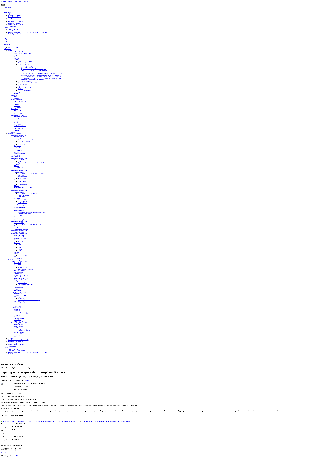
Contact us (17, 93)
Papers (16, 253)
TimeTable (17, 315)
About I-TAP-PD (19, 129)
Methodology (18, 113)
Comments (21, 175)
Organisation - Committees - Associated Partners (31, 173)
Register (6, 41)
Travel (16, 289)
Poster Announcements (20, 207)
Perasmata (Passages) (27, 67)
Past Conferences (15, 156)
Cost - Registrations (19, 270)
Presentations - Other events (21, 275)
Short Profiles (21, 196)
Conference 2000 (19, 232)
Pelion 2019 (17, 263)
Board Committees (13, 47)
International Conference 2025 (19, 233)
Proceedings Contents (23, 195)
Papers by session (22, 255)
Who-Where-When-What (24, 246)
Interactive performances (24, 81)
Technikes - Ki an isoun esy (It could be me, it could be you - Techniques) (41, 75)
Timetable (17, 147)
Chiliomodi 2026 (18, 324)
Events (19, 244)
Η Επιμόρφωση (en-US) (24, 62)
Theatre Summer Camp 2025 (19, 307)
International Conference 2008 (19, 158)
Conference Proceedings (24, 213)
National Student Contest (24, 87)
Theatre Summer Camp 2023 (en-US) (21, 277)
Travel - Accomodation (24, 144)
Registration (17, 146)
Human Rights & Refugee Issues (16, 350)
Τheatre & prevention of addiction (17, 353)
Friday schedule (22, 181)
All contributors (22, 178)
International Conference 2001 (19, 221)
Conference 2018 (19, 136)
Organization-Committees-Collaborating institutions (32, 163)
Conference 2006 (19, 172)
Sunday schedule (22, 184)
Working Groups (18, 150)
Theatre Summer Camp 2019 (19, 261)
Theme (20, 161)
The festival (17, 107)
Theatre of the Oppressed (14, 343)
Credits (16, 123)
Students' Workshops (23, 64)
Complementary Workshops (25, 269)
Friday (19, 247)
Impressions (17, 124)
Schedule (16, 164)
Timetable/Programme (20, 295)
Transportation (18, 273)
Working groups (18, 167)
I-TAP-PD (14, 127)
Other (15, 337)
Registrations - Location (20, 240)
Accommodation (18, 272)
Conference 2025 (19, 235)
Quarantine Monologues (24, 90)
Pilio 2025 (17, 309)
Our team (16, 58)
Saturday (20, 249)
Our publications (12, 346)
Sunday (20, 250)
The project (17, 103)
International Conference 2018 (19, 135)
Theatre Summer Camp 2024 (19, 292)
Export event (29, 380)
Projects (10, 50)
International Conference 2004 (19, 190)
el (2, 3)
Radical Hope (14, 109)
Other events (17, 290)
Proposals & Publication (24, 236)
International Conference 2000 (19, 230)
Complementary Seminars (21, 206)
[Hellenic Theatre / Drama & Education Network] (14, 1)
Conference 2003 (19, 210)
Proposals (20, 143)
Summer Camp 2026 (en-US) (19, 323)
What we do (7, 49)
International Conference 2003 (19, 209)
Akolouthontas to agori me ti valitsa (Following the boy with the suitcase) (41, 78)
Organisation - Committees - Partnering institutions (31, 193)
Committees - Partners (20, 238)
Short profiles (21, 215)
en (1, 3)
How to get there (22, 176)
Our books (10, 338)
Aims (9, 46)
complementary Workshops (25, 313)
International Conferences (14, 133)
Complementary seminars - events (23, 187)
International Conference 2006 (19, 170)
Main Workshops (22, 267)
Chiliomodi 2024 (18, 293)
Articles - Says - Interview (15, 349)
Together (20, 86)
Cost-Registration (19, 286)
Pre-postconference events (21, 169)
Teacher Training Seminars (25, 61)
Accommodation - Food (20, 303)
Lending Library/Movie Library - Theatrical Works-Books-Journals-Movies (28, 352)
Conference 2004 (19, 192)
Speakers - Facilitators (24, 141)
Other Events (17, 320)
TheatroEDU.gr (15, 456)
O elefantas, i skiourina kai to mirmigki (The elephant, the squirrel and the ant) (42, 73)
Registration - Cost (19, 301)
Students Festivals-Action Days (16, 344)
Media (16, 56)
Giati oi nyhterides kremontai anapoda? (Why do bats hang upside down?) (41, 76)
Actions (16, 59)
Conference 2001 (19, 223)
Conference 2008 (19, 159)
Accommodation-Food (20, 287)
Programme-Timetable (20, 280)
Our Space (20, 89)
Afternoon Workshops (24, 330)
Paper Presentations (19, 153)
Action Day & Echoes (20, 126)
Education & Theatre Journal (15, 341)
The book (17, 106)
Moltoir (13, 132)
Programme (17, 179)
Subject (20, 138)
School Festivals (22, 84)
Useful (6, 347)
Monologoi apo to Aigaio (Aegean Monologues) (34, 70)
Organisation (17, 110)
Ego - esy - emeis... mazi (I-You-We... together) (34, 69)
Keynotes (16, 152)
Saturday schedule (23, 183)
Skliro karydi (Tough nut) (28, 66)
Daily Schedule (18, 326)
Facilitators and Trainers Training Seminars (29, 82)
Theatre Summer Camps (14, 260)
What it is (16, 55)
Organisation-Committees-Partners (27, 139)
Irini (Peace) (24, 72)
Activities (16, 130)
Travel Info (17, 335)
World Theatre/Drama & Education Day (18, 340)
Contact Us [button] (4, 452)
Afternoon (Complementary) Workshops (29, 300)
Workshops (17, 149)
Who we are (7, 44)
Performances (18, 155)
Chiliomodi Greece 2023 (21, 278)
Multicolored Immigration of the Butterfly (32, 79)
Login (5, 40)
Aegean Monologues (23, 92)
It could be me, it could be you (19, 52)
